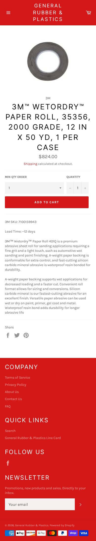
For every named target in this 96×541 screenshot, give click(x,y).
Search (10, 431)
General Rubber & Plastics (48, 12)
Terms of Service (17, 377)
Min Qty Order (16, 177)
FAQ (8, 406)
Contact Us (13, 399)
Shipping (30, 164)
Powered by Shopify (62, 525)
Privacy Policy (15, 385)
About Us (12, 392)
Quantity (73, 177)
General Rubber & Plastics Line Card (33, 438)
